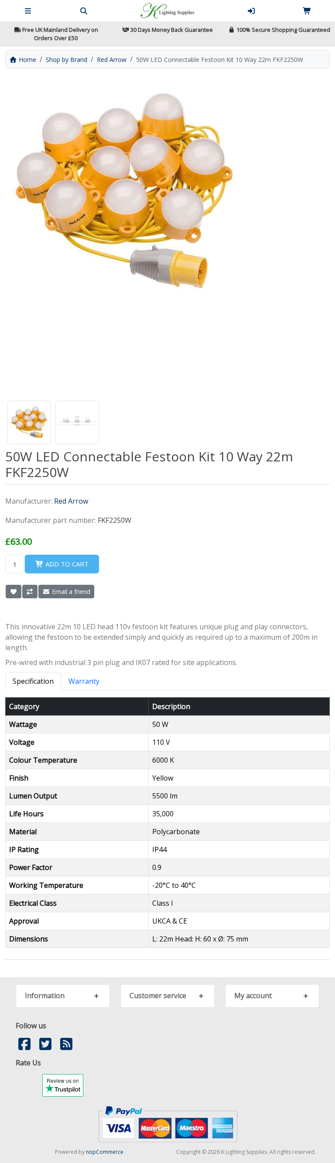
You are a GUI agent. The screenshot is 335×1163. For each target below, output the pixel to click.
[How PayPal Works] (167, 1124)
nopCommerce (104, 1152)
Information (45, 995)
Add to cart (66, 563)
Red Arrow (71, 501)
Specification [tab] (33, 681)
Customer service (158, 995)
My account (253, 995)
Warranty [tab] (83, 681)
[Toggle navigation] (28, 10)
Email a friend (70, 591)
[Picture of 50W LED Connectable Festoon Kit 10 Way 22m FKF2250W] (29, 422)
